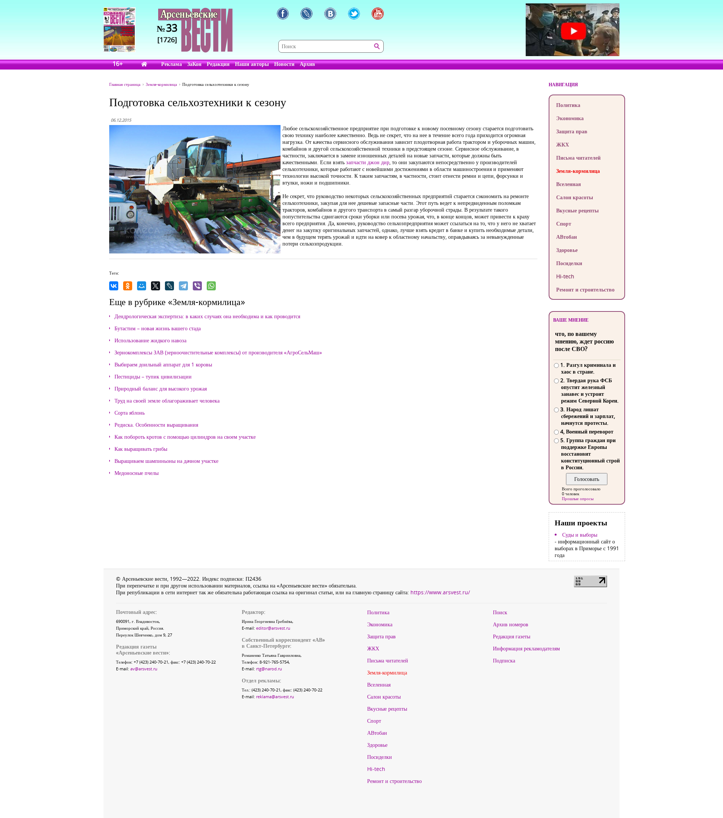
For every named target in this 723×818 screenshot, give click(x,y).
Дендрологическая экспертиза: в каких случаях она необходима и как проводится (207, 316)
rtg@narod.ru (269, 668)
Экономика (570, 118)
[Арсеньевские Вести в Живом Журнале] (306, 14)
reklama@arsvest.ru (275, 696)
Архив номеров (510, 624)
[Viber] (197, 285)
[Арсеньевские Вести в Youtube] (378, 14)
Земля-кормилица (578, 170)
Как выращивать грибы (140, 449)
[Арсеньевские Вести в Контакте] (330, 14)
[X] (155, 285)
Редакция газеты (511, 636)
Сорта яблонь (129, 412)
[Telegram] (183, 285)
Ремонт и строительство (585, 289)
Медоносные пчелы (136, 473)
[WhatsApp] (211, 285)
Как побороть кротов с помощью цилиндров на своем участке (185, 436)
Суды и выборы (579, 534)
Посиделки (569, 263)
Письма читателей (578, 157)
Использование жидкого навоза (150, 340)
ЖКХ (562, 144)
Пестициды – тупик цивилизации (153, 376)
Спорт (563, 223)
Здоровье (567, 249)
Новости (284, 63)
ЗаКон (194, 63)
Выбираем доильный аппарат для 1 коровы (163, 364)
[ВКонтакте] (113, 285)
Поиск (500, 612)
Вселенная (568, 184)
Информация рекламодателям (526, 648)
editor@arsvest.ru (273, 628)
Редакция (218, 63)
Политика (568, 104)
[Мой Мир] (141, 285)
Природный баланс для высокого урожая (160, 388)
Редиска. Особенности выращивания (156, 424)
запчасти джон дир (367, 162)
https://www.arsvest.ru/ (440, 592)
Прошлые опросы (577, 498)
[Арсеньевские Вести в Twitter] (354, 14)
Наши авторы (252, 63)
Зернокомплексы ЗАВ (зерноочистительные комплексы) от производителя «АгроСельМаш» (218, 352)
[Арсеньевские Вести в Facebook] (283, 14)
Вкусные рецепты (577, 210)
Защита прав (571, 131)
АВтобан (566, 236)
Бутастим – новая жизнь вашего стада (157, 328)
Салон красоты (574, 197)
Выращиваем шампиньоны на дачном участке (166, 461)
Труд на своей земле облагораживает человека (167, 400)
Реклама (171, 63)
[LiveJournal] (169, 285)
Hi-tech (565, 276)
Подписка (504, 660)
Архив (307, 63)
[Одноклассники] (127, 285)
